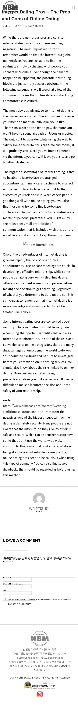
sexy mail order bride (34, 223)
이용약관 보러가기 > (40, 671)
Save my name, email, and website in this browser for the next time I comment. (39, 599)
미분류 (18, 25)
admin (7, 25)
